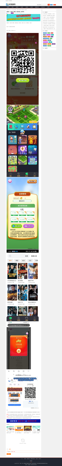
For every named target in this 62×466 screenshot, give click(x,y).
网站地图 (29, 464)
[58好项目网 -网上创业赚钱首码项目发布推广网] (10, 5)
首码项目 (45, 40)
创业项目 (45, 45)
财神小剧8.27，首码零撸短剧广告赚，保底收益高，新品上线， (49, 15)
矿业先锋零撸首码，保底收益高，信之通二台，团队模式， (27, 432)
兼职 (50, 38)
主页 (10, 9)
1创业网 (37, 458)
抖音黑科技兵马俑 (46, 38)
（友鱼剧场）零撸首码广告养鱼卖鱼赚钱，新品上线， (10, 432)
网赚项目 (49, 45)
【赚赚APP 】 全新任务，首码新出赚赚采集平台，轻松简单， (49, 17)
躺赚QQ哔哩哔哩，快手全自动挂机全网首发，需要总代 (49, 20)
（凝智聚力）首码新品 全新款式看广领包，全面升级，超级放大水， (49, 28)
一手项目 (20, 463)
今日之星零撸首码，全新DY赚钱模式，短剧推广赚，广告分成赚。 (36, 432)
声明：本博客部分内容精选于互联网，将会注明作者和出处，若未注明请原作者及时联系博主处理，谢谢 (34, 463)
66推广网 (40, 458)
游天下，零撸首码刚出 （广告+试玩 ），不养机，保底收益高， (19, 432)
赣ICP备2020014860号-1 (34, 464)
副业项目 (45, 36)
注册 (54, 4)
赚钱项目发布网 (33, 458)
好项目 (13, 9)
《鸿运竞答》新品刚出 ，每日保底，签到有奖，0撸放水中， (49, 25)
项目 (51, 36)
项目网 (25, 458)
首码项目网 (28, 458)
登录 (51, 4)
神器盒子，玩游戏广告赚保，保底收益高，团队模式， (16, 11)
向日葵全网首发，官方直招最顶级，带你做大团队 (49, 23)
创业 (48, 36)
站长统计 (26, 464)
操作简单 (49, 40)
